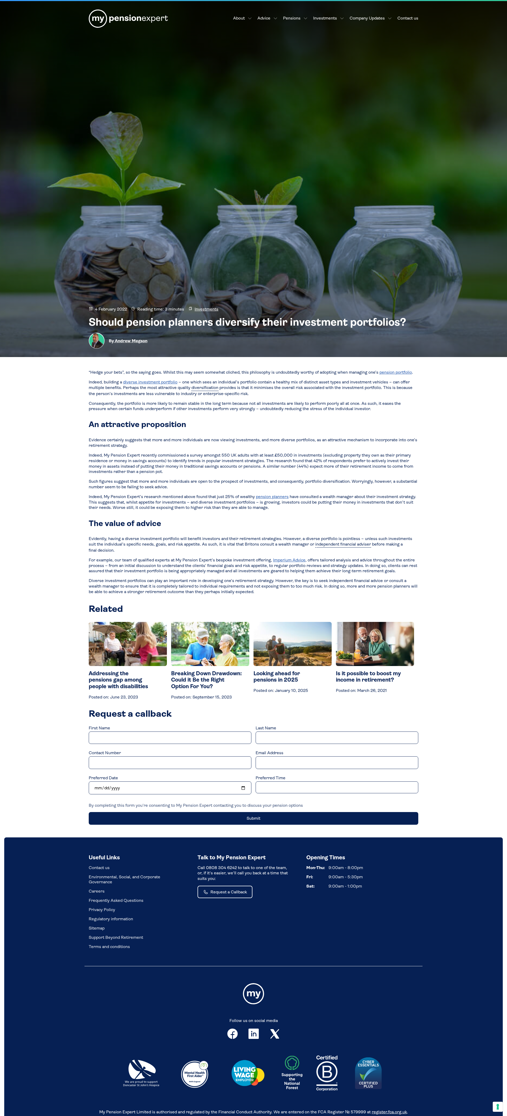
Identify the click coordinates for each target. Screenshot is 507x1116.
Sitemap (97, 928)
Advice (263, 18)
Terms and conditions (109, 946)
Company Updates (367, 18)
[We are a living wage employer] (248, 1074)
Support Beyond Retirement (116, 937)
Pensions (292, 18)
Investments (325, 18)
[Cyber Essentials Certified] (368, 1073)
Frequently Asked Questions (116, 900)
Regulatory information (111, 918)
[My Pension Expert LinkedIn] (253, 1035)
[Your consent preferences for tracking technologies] (498, 1107)
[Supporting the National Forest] (292, 1073)
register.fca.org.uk (389, 1111)
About (239, 18)
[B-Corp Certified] (327, 1073)
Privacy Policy (102, 909)
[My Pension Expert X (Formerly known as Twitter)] (275, 1035)
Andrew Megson (130, 340)
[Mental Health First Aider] (194, 1074)
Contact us (407, 18)
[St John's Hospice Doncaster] (141, 1073)
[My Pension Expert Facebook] (232, 1035)
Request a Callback (228, 891)
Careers (97, 891)
